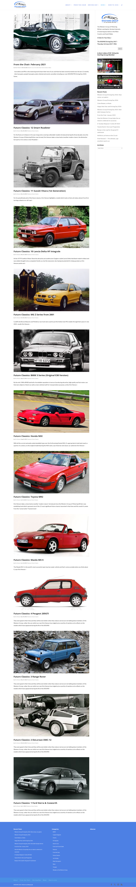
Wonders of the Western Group (60, 870)
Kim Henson (17, 130)
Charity (54, 837)
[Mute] (118, 87)
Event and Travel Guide (58, 846)
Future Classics (44, 67)
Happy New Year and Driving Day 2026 (109, 106)
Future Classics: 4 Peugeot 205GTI (31, 613)
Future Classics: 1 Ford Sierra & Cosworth (35, 802)
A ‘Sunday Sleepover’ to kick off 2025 (108, 124)
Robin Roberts (18, 67)
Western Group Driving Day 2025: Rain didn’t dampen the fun (29, 843)
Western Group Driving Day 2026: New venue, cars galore (28, 832)
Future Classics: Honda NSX (28, 436)
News (103, 5)
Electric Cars (31, 67)
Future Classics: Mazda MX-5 (28, 559)
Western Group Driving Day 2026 (107, 100)
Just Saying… (56, 858)
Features (29, 130)
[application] (109, 82)
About (67, 5)
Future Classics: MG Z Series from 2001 (34, 314)
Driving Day (93, 5)
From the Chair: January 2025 (106, 115)
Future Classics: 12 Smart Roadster (32, 127)
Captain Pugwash (57, 834)
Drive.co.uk (30, 884)
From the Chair (80, 5)
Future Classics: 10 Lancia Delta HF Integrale (37, 251)
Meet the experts (57, 861)
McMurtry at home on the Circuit (107, 135)
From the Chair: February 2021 (30, 64)
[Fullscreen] (120, 87)
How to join (113, 5)
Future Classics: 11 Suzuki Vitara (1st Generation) (40, 190)
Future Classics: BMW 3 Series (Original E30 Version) (41, 375)
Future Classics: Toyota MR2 (28, 496)
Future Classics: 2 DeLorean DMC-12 (32, 739)
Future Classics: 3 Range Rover (30, 676)
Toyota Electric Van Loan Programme (108, 127)
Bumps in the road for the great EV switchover (25, 860)
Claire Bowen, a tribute (104, 103)
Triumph (55, 867)
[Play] (99, 87)
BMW (54, 832)
